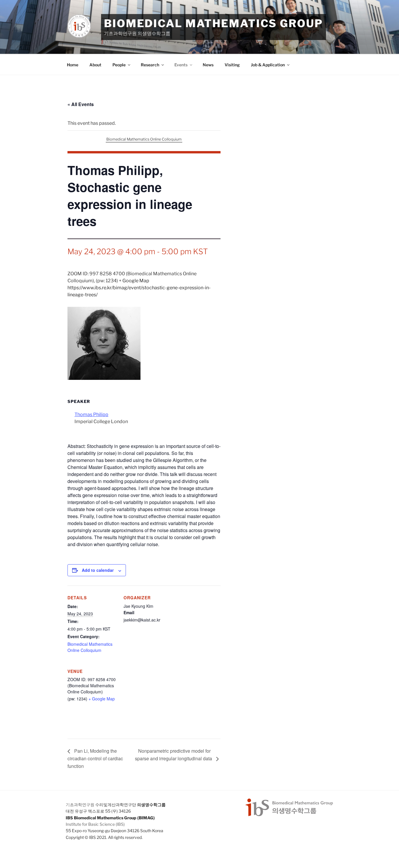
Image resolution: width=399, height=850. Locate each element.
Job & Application (268, 64)
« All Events (80, 104)
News (208, 64)
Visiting (232, 64)
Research (150, 64)
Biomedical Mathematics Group (213, 23)
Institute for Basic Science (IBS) (95, 824)
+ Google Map (134, 280)
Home (72, 64)
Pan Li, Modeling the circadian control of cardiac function (95, 758)
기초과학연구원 (80, 804)
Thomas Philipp (91, 414)
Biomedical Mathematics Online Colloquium (144, 139)
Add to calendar (98, 570)
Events (181, 64)
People (119, 64)
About (95, 64)
